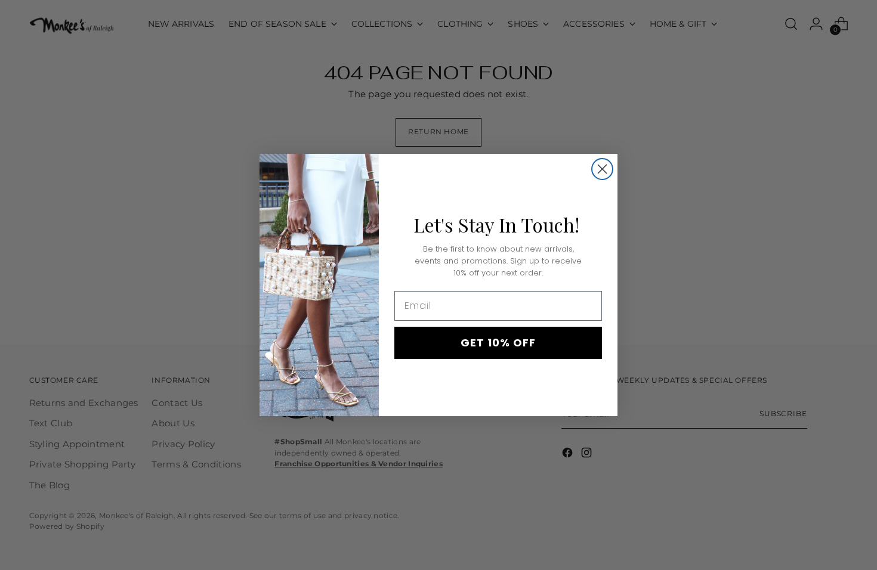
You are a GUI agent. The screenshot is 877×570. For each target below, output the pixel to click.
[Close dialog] (602, 169)
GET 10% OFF (498, 342)
